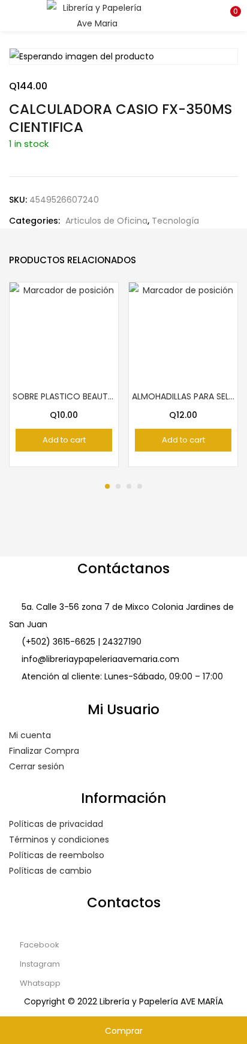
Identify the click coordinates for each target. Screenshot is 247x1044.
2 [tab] (118, 486)
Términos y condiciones (59, 840)
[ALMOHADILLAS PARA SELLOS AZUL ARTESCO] (183, 336)
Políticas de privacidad (56, 824)
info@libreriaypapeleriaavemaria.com (100, 659)
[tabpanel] (63, 374)
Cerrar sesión (36, 766)
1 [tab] (107, 486)
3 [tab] (128, 486)
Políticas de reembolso (56, 855)
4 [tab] (139, 486)
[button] (229, 15)
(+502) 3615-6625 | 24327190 (81, 642)
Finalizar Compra (44, 751)
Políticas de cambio (50, 871)
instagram (39, 964)
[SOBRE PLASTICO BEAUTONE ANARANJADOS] (64, 336)
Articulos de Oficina (106, 221)
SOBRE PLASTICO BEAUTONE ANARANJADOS (64, 396)
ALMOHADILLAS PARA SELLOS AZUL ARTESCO (183, 396)
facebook (38, 944)
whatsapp (39, 983)
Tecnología (175, 221)
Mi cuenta (30, 735)
